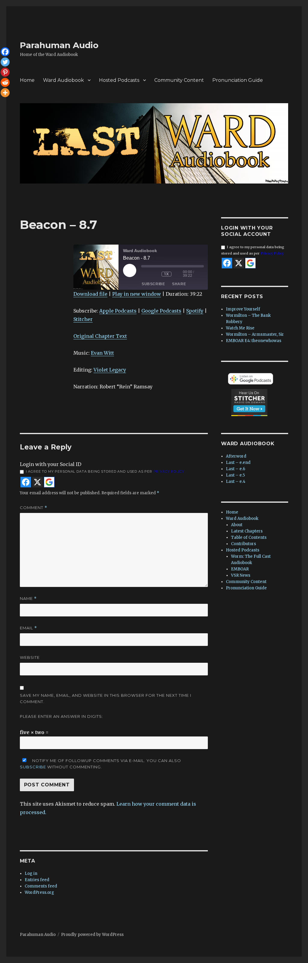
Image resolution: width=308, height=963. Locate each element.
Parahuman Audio (59, 45)
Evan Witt (102, 353)
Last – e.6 (235, 468)
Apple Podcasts (118, 311)
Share (179, 284)
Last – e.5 (235, 475)
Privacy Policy (168, 471)
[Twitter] (5, 61)
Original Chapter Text (100, 336)
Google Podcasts (161, 311)
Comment (33, 507)
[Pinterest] (5, 72)
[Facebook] (5, 51)
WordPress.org (39, 892)
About (236, 524)
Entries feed (37, 879)
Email (28, 628)
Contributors (243, 543)
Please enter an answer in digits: (61, 716)
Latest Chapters (247, 531)
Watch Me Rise (240, 328)
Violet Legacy (110, 370)
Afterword (236, 456)
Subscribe (153, 284)
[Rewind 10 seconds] (155, 274)
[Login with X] (37, 482)
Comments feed (41, 886)
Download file (90, 294)
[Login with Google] (49, 482)
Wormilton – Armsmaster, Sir (255, 334)
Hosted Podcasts (119, 80)
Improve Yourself (243, 309)
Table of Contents (248, 537)
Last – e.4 (235, 481)
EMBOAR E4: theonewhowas (253, 340)
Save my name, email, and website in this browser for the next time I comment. (105, 698)
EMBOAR (240, 569)
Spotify (194, 311)
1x (166, 274)
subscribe (33, 766)
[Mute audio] (145, 274)
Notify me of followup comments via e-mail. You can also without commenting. (100, 763)
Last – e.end (238, 462)
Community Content (179, 80)
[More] (5, 92)
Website (30, 657)
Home (27, 80)
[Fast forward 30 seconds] (178, 274)
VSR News (240, 575)
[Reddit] (5, 82)
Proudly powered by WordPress (92, 934)
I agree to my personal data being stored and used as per (105, 471)
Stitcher (83, 319)
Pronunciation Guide (237, 80)
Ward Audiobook (63, 80)
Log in (31, 873)
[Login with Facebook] (25, 482)
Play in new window (136, 294)
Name (28, 598)
